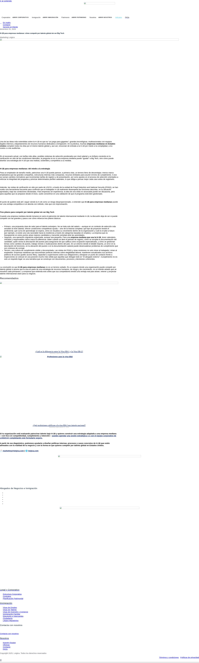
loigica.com (33, 451)
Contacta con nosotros (9, 634)
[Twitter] (5, 495)
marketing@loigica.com (13, 451)
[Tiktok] (5, 504)
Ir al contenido (6, 1)
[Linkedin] (5, 497)
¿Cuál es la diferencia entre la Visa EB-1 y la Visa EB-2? (59, 351)
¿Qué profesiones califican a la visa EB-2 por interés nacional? (59, 425)
